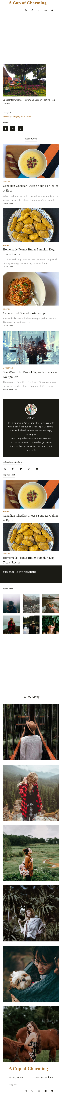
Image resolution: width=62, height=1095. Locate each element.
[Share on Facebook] (5, 128)
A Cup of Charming (28, 2)
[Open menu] (31, 7)
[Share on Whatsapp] (12, 128)
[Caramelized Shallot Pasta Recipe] (31, 289)
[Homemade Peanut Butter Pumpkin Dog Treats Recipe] (31, 225)
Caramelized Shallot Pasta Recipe (24, 313)
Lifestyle (8, 368)
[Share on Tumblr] (20, 128)
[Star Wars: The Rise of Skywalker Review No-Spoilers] (31, 347)
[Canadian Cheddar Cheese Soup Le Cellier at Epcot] (31, 161)
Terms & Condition (44, 1078)
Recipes (6, 182)
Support (13, 1085)
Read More (8, 203)
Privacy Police (16, 1078)
